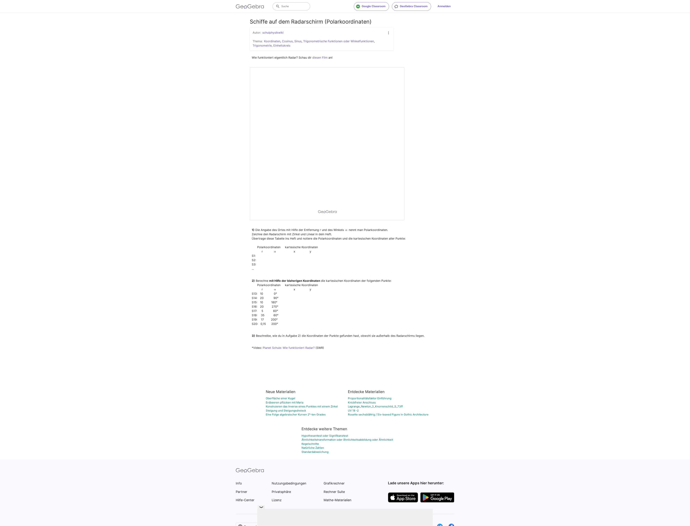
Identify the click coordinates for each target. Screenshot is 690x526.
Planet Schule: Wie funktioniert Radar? (289, 348)
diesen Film (320, 57)
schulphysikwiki (273, 32)
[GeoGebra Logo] (250, 6)
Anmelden (444, 6)
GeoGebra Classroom (413, 6)
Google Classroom (373, 6)
